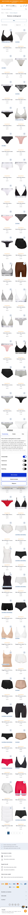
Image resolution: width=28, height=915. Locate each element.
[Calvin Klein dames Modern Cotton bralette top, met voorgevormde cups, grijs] (21, 114)
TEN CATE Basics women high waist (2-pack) (21, 255)
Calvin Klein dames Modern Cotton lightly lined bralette (7, 281)
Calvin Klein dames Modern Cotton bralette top (7, 47)
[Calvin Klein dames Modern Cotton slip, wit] (7, 191)
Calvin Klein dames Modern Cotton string (20, 177)
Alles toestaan (14, 474)
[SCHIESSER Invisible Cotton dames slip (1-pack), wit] (21, 425)
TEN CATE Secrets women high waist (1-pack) (20, 696)
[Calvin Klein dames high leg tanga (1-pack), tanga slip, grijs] (21, 62)
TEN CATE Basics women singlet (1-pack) (7, 566)
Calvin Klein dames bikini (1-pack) (7, 73)
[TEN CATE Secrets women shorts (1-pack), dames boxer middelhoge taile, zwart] (7, 606)
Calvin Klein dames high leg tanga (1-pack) (21, 73)
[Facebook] (10, 905)
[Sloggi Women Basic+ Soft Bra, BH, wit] (21, 632)
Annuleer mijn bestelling (9, 869)
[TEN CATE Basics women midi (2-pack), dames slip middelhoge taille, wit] (7, 529)
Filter (14, 20)
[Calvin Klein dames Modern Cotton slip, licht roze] (7, 217)
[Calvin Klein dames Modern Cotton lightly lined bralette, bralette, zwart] (21, 347)
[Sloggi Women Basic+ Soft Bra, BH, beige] (7, 632)
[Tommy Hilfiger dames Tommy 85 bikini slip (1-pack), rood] (7, 503)
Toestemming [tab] (5, 434)
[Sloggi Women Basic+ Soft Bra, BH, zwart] (21, 762)
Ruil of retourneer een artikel (10, 867)
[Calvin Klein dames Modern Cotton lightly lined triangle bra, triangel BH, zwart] (21, 191)
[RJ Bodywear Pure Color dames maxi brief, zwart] (21, 606)
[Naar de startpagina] (11, 6)
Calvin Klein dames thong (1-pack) (20, 47)
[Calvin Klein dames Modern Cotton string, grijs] (7, 399)
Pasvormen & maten (6, 853)
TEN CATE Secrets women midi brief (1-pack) (20, 540)
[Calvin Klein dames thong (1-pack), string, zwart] (21, 88)
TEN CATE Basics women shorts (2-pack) (21, 670)
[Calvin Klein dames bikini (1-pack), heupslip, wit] (7, 62)
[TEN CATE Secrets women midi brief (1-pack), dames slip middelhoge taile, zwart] (21, 554)
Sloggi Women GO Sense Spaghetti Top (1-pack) (7, 670)
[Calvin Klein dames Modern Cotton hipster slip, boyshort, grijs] (21, 373)
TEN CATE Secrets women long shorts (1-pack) (20, 722)
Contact (3, 899)
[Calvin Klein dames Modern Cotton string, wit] (21, 165)
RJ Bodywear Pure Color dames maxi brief (21, 618)
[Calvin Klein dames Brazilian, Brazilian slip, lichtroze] (21, 139)
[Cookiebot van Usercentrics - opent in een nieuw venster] (7, 430)
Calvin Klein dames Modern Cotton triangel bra (7, 333)
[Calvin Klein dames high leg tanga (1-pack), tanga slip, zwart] (7, 88)
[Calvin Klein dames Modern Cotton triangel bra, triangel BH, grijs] (7, 321)
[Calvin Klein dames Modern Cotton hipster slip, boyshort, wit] (7, 165)
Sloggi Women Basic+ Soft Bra (7, 644)
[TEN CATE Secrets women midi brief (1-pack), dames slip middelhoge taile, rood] (7, 762)
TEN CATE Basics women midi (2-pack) (7, 384)
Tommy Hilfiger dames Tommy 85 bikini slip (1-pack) (7, 514)
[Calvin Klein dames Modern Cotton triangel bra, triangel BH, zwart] (21, 503)
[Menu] (2, 6)
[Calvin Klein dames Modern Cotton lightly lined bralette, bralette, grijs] (7, 269)
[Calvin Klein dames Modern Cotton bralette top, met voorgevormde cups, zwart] (7, 36)
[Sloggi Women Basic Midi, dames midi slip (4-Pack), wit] (7, 814)
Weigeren (14, 483)
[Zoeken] (26, 9)
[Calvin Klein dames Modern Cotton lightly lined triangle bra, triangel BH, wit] (21, 295)
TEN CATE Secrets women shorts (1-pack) (7, 618)
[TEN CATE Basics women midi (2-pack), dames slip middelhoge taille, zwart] (7, 373)
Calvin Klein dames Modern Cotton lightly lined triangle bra (21, 203)
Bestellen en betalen (6, 891)
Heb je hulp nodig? (6, 874)
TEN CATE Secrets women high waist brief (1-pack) (20, 592)
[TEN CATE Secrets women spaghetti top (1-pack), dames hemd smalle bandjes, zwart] (7, 580)
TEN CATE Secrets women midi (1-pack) (20, 748)
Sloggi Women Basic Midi (7, 825)
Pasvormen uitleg (7, 855)
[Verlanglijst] (23, 6)
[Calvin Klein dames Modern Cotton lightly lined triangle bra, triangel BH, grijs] (7, 295)
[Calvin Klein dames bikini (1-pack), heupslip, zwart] (7, 139)
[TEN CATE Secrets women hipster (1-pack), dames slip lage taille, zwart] (7, 736)
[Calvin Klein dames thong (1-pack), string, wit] (21, 36)
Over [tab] (23, 434)
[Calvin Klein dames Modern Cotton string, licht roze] (7, 347)
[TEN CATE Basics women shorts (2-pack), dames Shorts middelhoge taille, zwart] (7, 684)
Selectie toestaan (14, 479)
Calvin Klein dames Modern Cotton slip (7, 125)
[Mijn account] (20, 6)
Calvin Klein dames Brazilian (21, 151)
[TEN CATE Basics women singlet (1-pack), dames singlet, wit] (7, 554)
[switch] (25, 461)
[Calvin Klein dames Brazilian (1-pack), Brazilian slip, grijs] (21, 321)
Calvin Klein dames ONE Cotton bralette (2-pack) (7, 488)
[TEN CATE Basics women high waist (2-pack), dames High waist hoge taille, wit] (7, 788)
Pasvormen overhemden (9, 859)
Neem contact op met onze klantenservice (13, 877)
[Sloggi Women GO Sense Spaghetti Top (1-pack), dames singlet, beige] (7, 658)
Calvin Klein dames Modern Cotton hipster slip (7, 177)
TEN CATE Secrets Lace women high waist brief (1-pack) (21, 825)
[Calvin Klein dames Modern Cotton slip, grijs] (7, 425)
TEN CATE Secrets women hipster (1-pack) (7, 748)
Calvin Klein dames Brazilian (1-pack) (7, 255)
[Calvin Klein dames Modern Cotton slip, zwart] (7, 114)
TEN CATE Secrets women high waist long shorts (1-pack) (20, 281)
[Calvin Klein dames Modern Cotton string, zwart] (21, 399)
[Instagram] (18, 905)
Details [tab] (14, 434)
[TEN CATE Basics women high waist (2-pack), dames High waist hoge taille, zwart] (21, 243)
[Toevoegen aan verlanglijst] (10, 30)
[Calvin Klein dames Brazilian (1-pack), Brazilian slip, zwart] (7, 243)
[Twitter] (12, 905)
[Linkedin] (15, 905)
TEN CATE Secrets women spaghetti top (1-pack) (7, 592)
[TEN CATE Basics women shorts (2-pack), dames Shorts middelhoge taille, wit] (21, 658)
